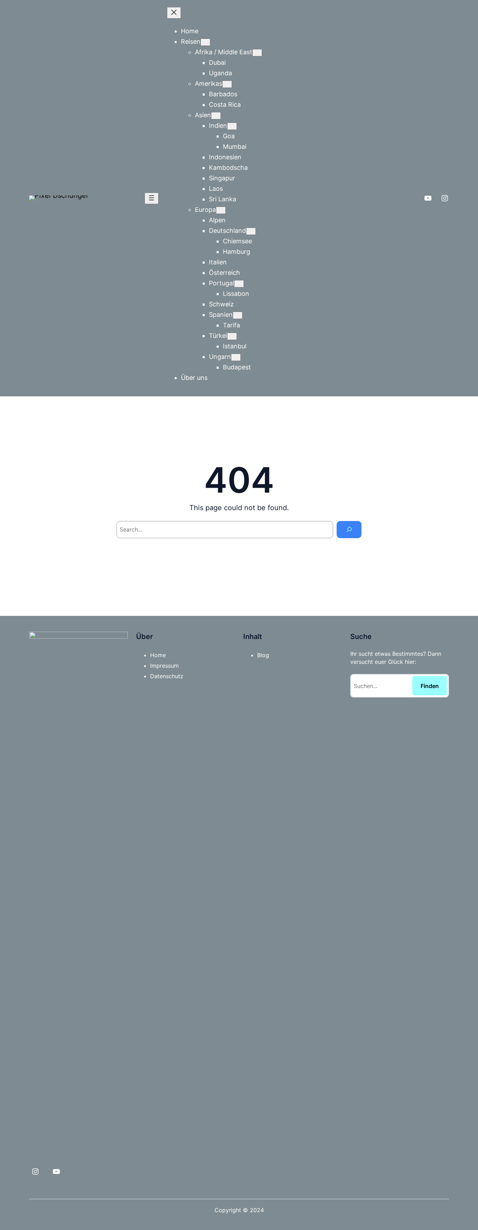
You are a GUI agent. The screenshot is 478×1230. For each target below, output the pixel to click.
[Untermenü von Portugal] (239, 283)
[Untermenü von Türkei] (232, 336)
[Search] (349, 529)
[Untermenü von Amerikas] (227, 84)
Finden (430, 685)
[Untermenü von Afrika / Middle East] (257, 52)
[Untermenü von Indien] (232, 126)
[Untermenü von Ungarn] (236, 357)
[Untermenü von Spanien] (237, 315)
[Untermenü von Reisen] (205, 42)
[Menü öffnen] (152, 198)
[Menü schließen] (174, 13)
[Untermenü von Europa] (221, 210)
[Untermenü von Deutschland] (251, 231)
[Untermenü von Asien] (216, 115)
